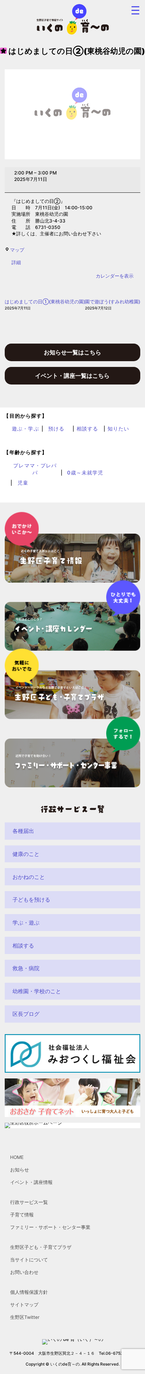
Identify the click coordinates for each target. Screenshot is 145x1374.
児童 (23, 483)
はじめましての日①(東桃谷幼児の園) (45, 304)
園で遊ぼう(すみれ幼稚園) (112, 304)
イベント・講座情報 (31, 1182)
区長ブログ (25, 1013)
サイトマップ (24, 1305)
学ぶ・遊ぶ (25, 922)
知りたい (118, 429)
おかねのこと (28, 877)
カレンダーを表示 (115, 276)
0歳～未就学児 (85, 473)
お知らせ (19, 1170)
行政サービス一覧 (29, 1202)
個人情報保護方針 (29, 1292)
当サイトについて (29, 1260)
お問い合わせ (24, 1272)
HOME (17, 1157)
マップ (17, 250)
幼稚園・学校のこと (36, 991)
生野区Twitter (24, 1317)
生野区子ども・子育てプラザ (40, 1247)
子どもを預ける (31, 899)
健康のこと (25, 854)
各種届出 (23, 831)
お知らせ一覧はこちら (72, 352)
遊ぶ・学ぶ (25, 429)
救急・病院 (25, 968)
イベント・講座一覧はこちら (72, 375)
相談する (87, 429)
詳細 (16, 262)
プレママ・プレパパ (35, 469)
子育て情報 (22, 1215)
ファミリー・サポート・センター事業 (50, 1227)
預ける (56, 429)
